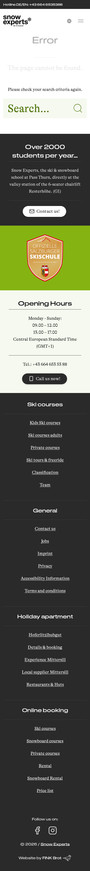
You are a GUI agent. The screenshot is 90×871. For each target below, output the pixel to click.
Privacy (45, 565)
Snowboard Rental (45, 778)
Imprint (45, 553)
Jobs (45, 541)
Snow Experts (55, 844)
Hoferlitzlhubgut (45, 634)
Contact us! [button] (48, 211)
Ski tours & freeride (45, 460)
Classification (45, 472)
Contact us (45, 528)
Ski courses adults (45, 435)
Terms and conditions (45, 590)
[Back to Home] (17, 20)
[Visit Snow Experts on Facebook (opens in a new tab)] (37, 830)
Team (45, 484)
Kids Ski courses (45, 422)
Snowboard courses (45, 740)
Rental (45, 765)
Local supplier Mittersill (45, 672)
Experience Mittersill (45, 659)
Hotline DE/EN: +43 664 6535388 (32, 4)
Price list (45, 790)
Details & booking (45, 647)
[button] (69, 21)
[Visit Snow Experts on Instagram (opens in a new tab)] (52, 830)
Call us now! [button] (48, 378)
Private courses (45, 447)
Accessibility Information (45, 578)
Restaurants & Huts (45, 684)
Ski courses (45, 728)
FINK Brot (51, 858)
